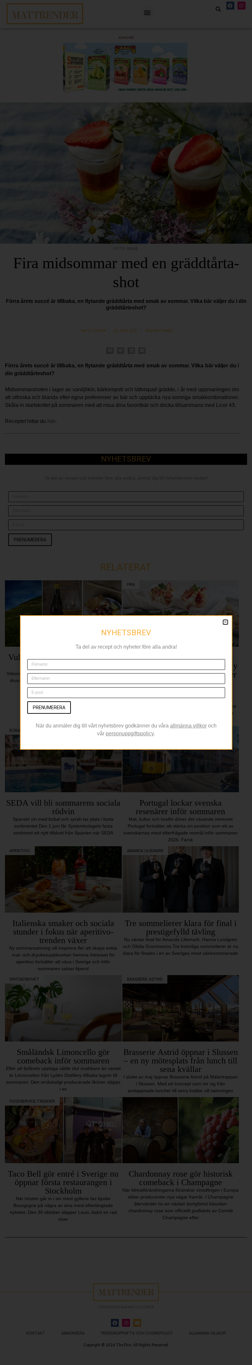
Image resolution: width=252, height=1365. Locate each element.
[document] (126, 682)
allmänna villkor (188, 725)
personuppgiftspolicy (130, 733)
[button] (225, 622)
